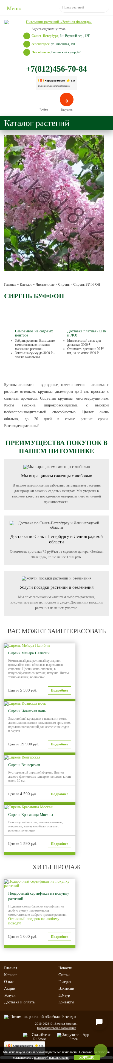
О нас (8, 982)
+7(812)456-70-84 (56, 68)
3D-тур (64, 995)
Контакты (66, 1002)
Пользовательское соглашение (56, 1027)
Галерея (64, 982)
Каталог (10, 975)
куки (29, 1052)
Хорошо (86, 1057)
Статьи (64, 975)
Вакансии (66, 988)
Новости (65, 968)
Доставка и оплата (19, 1002)
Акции (9, 988)
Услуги (10, 995)
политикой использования (51, 1057)
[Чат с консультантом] (99, 1022)
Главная (10, 968)
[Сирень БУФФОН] (54, 203)
